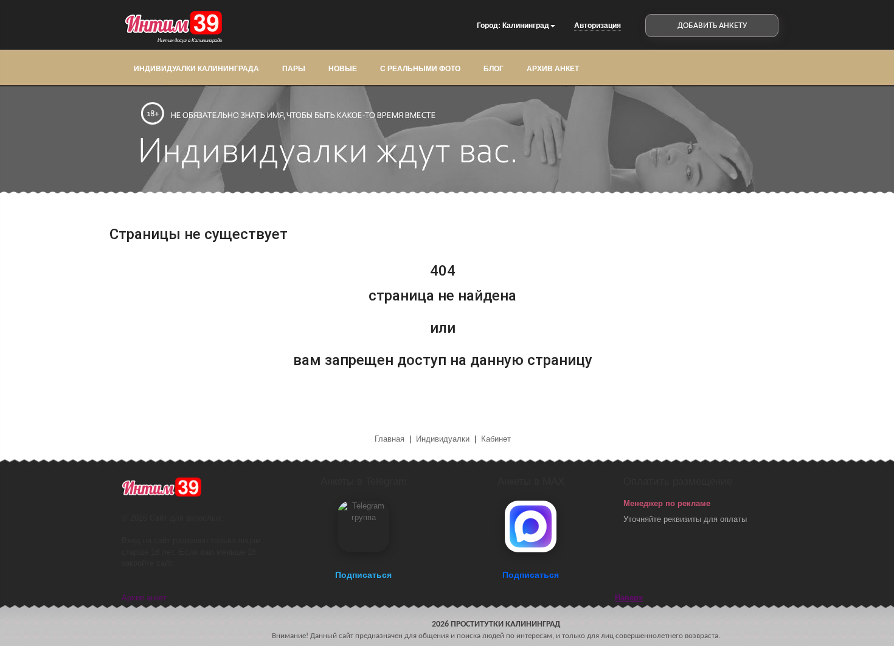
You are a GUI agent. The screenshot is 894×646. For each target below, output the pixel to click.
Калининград (525, 25)
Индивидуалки (443, 438)
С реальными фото (420, 68)
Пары (293, 68)
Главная (391, 438)
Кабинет (496, 438)
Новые (342, 68)
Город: (489, 25)
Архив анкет (553, 68)
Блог (493, 68)
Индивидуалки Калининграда (196, 68)
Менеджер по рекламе (666, 503)
